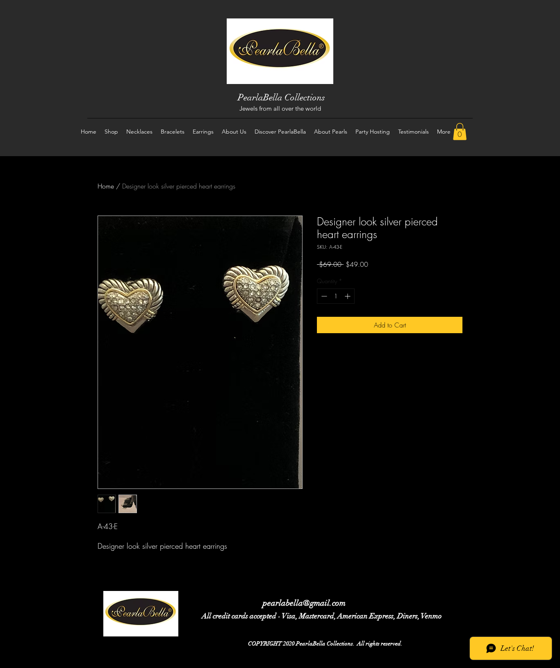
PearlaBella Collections (281, 97)
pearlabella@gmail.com (304, 603)
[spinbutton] (335, 296)
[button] (460, 131)
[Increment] (348, 296)
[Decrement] (323, 296)
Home (106, 186)
